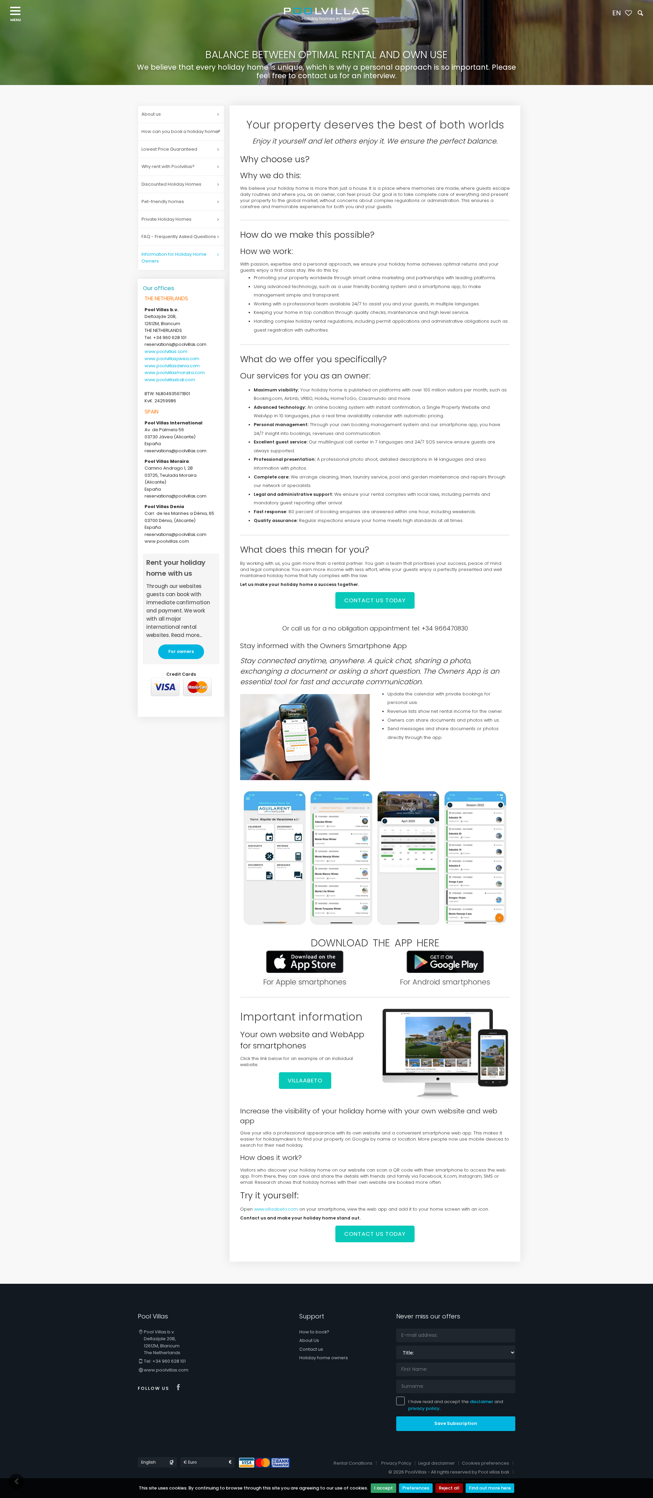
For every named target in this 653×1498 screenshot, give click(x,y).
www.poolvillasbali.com (170, 379)
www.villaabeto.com (276, 1209)
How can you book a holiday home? (180, 131)
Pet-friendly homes (162, 201)
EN (616, 13)
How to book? (314, 1332)
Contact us (311, 1349)
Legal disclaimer (436, 1463)
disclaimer (481, 1401)
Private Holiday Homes (166, 219)
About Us (309, 1340)
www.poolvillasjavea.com (172, 358)
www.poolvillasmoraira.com (175, 372)
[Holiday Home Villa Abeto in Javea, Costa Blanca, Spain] (445, 1054)
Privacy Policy (396, 1463)
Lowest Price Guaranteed (169, 149)
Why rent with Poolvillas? (168, 166)
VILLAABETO (305, 1080)
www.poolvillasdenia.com (172, 366)
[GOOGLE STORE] (445, 961)
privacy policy (424, 1408)
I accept (383, 1488)
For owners (181, 651)
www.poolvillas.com (166, 351)
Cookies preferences (485, 1463)
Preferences (415, 1488)
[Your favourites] (628, 13)
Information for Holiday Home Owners (173, 257)
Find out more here (490, 1488)
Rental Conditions (353, 1463)
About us (151, 114)
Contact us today (375, 600)
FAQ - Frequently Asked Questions (178, 236)
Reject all (449, 1488)
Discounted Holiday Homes (171, 184)
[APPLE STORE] (305, 961)
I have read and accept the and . (455, 1405)
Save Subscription (455, 1423)
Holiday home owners (323, 1358)
